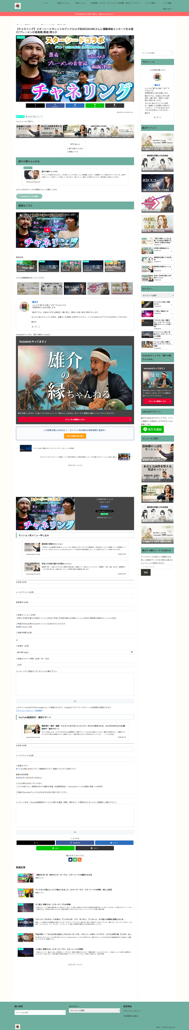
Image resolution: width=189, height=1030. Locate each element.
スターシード (38, 116)
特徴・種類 (21, 116)
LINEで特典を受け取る (75, 436)
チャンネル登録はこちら (75, 419)
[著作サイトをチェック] (32, 326)
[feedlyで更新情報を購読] (36, 326)
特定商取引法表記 (131, 1016)
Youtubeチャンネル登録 (29, 196)
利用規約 (38, 710)
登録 (146, 572)
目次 (72, 144)
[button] (114, 105)
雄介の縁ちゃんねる (76, 148)
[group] (27, 266)
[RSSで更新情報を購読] (39, 326)
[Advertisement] (75, 480)
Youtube (30, 116)
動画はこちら (73, 151)
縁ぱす (35, 301)
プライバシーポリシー (25, 710)
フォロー (105, 507)
